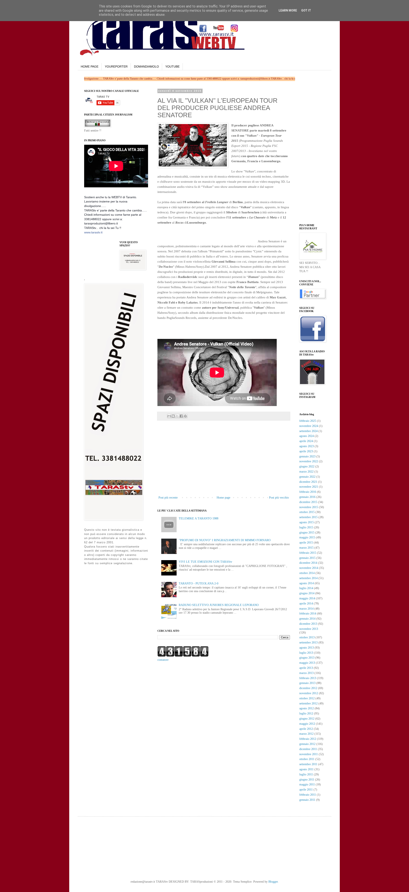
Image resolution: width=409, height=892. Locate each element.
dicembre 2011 (308, 749)
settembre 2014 (308, 578)
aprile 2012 (306, 728)
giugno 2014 (306, 593)
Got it (306, 10)
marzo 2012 (306, 733)
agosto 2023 (306, 446)
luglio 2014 (306, 588)
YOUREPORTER (116, 66)
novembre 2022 (308, 461)
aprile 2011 (306, 789)
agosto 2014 (306, 583)
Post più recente (168, 497)
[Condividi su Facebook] (181, 416)
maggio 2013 (307, 662)
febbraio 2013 (307, 678)
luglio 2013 (306, 652)
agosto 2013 (306, 647)
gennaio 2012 (307, 744)
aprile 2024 (306, 441)
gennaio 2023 (307, 456)
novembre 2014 (308, 568)
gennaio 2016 (307, 497)
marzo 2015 (306, 547)
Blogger (273, 881)
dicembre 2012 (308, 688)
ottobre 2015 (307, 512)
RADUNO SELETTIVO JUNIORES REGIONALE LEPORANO (219, 605)
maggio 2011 (307, 784)
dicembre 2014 (308, 562)
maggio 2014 (307, 598)
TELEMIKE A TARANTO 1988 (198, 518)
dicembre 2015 (308, 502)
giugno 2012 (306, 718)
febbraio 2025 (307, 420)
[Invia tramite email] (169, 416)
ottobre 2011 (306, 759)
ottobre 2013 (307, 637)
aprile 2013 (306, 667)
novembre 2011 (308, 754)
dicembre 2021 (308, 481)
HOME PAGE (89, 66)
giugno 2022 (306, 466)
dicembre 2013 (308, 623)
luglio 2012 (306, 713)
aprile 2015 (306, 542)
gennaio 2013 (307, 683)
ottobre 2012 (307, 698)
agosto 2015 (306, 522)
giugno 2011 (306, 779)
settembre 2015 (308, 517)
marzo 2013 (306, 673)
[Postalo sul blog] (173, 416)
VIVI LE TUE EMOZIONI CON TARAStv (205, 561)
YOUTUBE (172, 66)
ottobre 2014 (307, 573)
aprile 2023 (306, 451)
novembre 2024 (308, 426)
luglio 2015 (306, 527)
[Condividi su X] (177, 416)
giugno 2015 (306, 532)
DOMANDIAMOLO (146, 66)
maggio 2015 (307, 537)
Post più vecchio (279, 497)
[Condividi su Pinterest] (185, 416)
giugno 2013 (306, 657)
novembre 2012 (308, 693)
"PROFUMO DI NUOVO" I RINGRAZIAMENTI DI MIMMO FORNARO (225, 540)
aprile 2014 (306, 603)
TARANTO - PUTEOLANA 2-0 (198, 583)
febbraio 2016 (307, 491)
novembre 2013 (308, 628)
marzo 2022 (306, 471)
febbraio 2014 (307, 613)
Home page (223, 497)
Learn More (288, 10)
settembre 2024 (308, 431)
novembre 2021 (308, 486)
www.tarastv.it (93, 232)
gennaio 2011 (307, 799)
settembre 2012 (308, 703)
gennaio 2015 (307, 557)
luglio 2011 (306, 774)
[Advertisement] (207, 236)
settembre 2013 (308, 642)
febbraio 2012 (307, 738)
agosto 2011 (306, 769)
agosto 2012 (306, 708)
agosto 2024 (306, 436)
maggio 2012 (307, 723)
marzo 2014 (306, 608)
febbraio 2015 (307, 552)
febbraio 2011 (307, 794)
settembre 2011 (308, 764)
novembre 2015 (308, 507)
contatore (162, 659)
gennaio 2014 (307, 618)
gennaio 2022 (307, 476)
